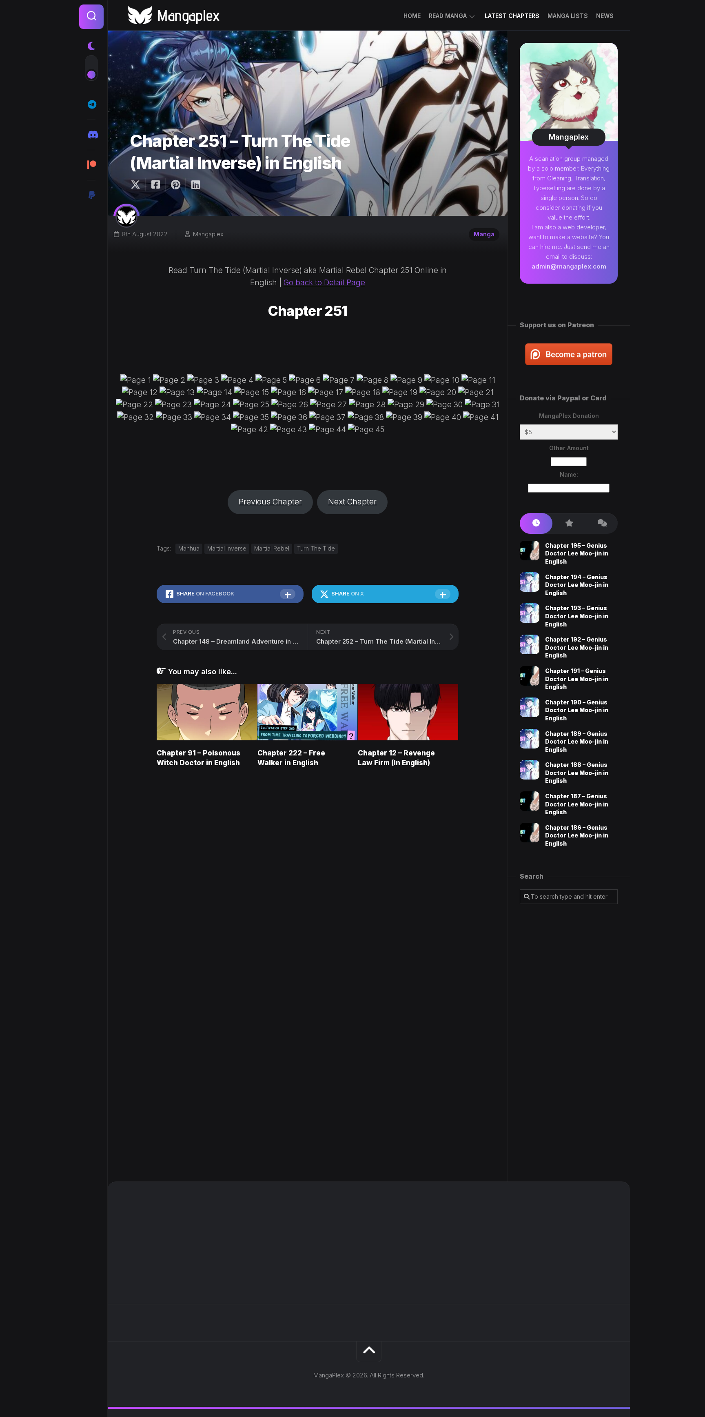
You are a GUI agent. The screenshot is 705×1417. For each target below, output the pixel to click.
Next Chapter (352, 501)
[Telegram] (91, 104)
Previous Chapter (270, 501)
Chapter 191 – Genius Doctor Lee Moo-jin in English (576, 678)
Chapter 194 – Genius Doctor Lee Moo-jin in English (576, 584)
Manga (484, 234)
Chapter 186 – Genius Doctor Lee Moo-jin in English (576, 835)
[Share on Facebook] (155, 184)
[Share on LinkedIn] (195, 184)
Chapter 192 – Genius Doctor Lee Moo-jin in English (576, 647)
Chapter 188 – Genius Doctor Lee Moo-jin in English (576, 772)
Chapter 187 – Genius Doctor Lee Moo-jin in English (576, 804)
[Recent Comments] (601, 523)
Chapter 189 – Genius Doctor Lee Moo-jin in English (576, 741)
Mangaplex (208, 234)
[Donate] (91, 195)
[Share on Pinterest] (175, 184)
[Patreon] (91, 164)
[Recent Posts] (536, 523)
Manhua (189, 548)
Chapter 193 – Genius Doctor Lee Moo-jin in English (576, 615)
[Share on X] (137, 184)
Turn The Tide (316, 548)
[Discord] (91, 134)
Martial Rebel (271, 548)
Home (412, 15)
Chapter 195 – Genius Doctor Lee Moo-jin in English (576, 553)
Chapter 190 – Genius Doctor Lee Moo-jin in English (576, 710)
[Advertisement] (569, 1042)
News (605, 15)
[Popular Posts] (568, 523)
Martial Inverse (226, 548)
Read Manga (448, 15)
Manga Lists (568, 15)
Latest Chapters (512, 15)
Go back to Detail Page (324, 282)
